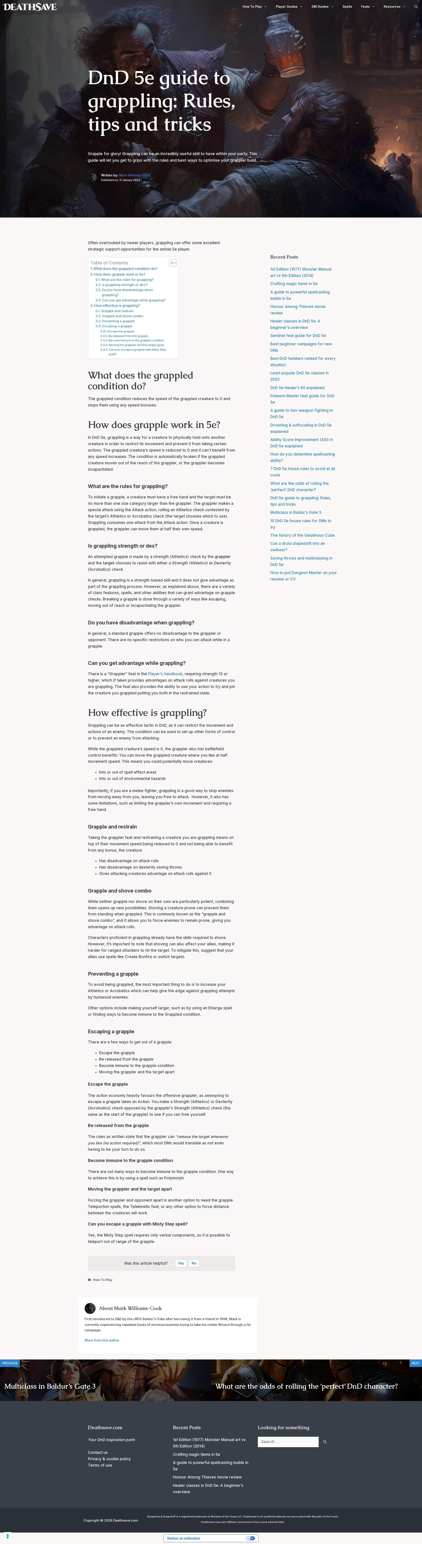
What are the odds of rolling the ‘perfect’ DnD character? (306, 1386)
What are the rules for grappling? (127, 280)
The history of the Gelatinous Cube (302, 535)
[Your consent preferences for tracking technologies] (8, 1536)
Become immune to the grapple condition (136, 340)
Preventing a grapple (118, 321)
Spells (347, 6)
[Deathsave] (29, 6)
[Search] (325, 1442)
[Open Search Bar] (416, 6)
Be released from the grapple (128, 336)
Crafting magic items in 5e (294, 284)
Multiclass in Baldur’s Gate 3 (295, 512)
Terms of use (100, 1465)
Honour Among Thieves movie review (207, 1477)
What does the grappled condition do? (125, 268)
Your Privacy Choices (225, 1538)
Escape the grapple (121, 331)
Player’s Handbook (165, 674)
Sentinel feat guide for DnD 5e (298, 335)
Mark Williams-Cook (134, 175)
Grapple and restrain (117, 311)
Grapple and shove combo (122, 316)
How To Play (252, 6)
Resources (392, 6)
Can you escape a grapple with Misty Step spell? (137, 352)
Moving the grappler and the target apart (136, 345)
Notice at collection (183, 1538)
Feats (365, 6)
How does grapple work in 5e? (119, 274)
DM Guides (320, 6)
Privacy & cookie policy (109, 1459)
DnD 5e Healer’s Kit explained (297, 388)
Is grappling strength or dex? (124, 285)
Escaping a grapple (117, 326)
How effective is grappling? (117, 305)
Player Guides (287, 6)
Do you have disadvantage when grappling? (127, 292)
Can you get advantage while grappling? (134, 300)
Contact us (98, 1452)
